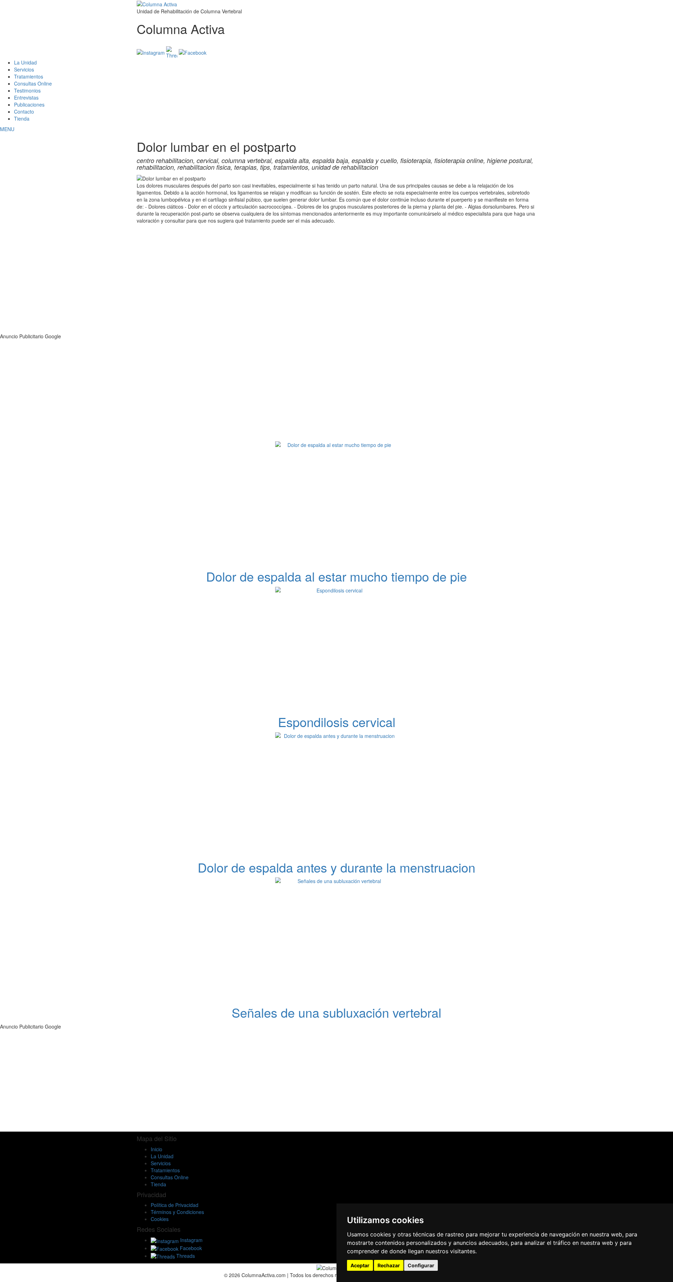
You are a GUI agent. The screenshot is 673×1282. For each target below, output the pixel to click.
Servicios (24, 69)
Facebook (190, 1248)
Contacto (24, 111)
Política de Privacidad (174, 1204)
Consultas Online (33, 83)
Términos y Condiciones (177, 1211)
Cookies (160, 1218)
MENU (7, 129)
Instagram (191, 1239)
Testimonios (27, 90)
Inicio (156, 1149)
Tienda (21, 118)
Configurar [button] (421, 1265)
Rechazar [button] (389, 1265)
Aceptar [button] (360, 1265)
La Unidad (25, 62)
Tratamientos (28, 76)
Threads (185, 1255)
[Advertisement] (340, 284)
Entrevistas (26, 97)
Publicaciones (29, 104)
